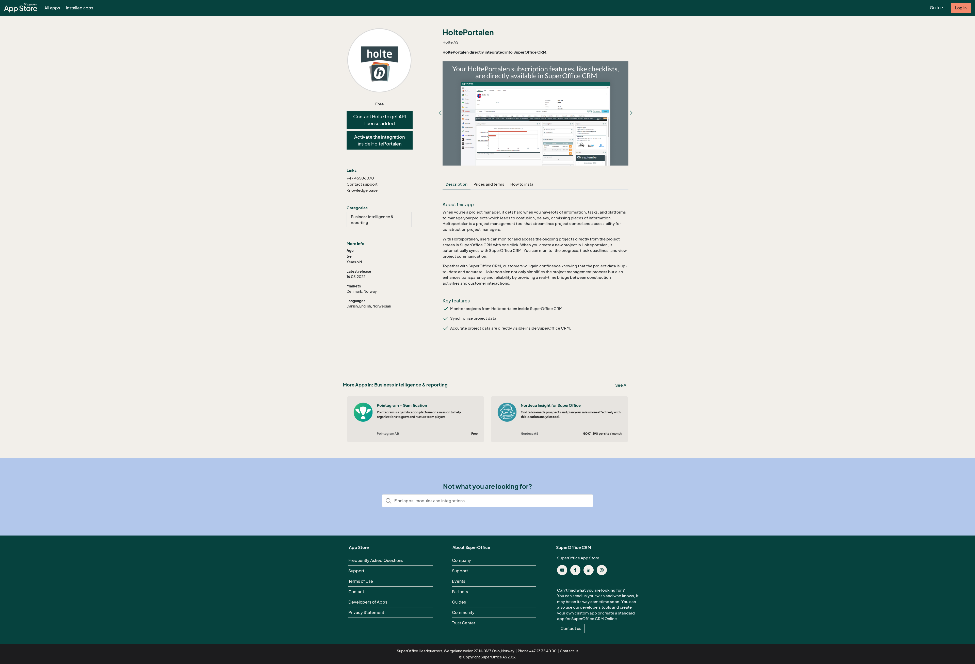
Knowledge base (362, 190)
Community (463, 612)
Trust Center (463, 622)
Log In (961, 7)
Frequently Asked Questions (375, 560)
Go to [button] (935, 7)
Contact (356, 591)
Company (461, 560)
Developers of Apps (367, 602)
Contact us (570, 628)
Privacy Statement (366, 612)
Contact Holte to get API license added (379, 120)
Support (356, 570)
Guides (459, 602)
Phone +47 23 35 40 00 (537, 651)
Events (458, 581)
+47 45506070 (360, 178)
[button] (440, 113)
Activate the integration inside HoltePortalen (379, 140)
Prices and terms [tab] (489, 184)
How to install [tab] (522, 184)
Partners (460, 591)
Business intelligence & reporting (372, 219)
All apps (52, 7)
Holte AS (451, 42)
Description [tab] (456, 184)
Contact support (362, 184)
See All (621, 385)
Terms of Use (360, 581)
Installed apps (79, 7)
